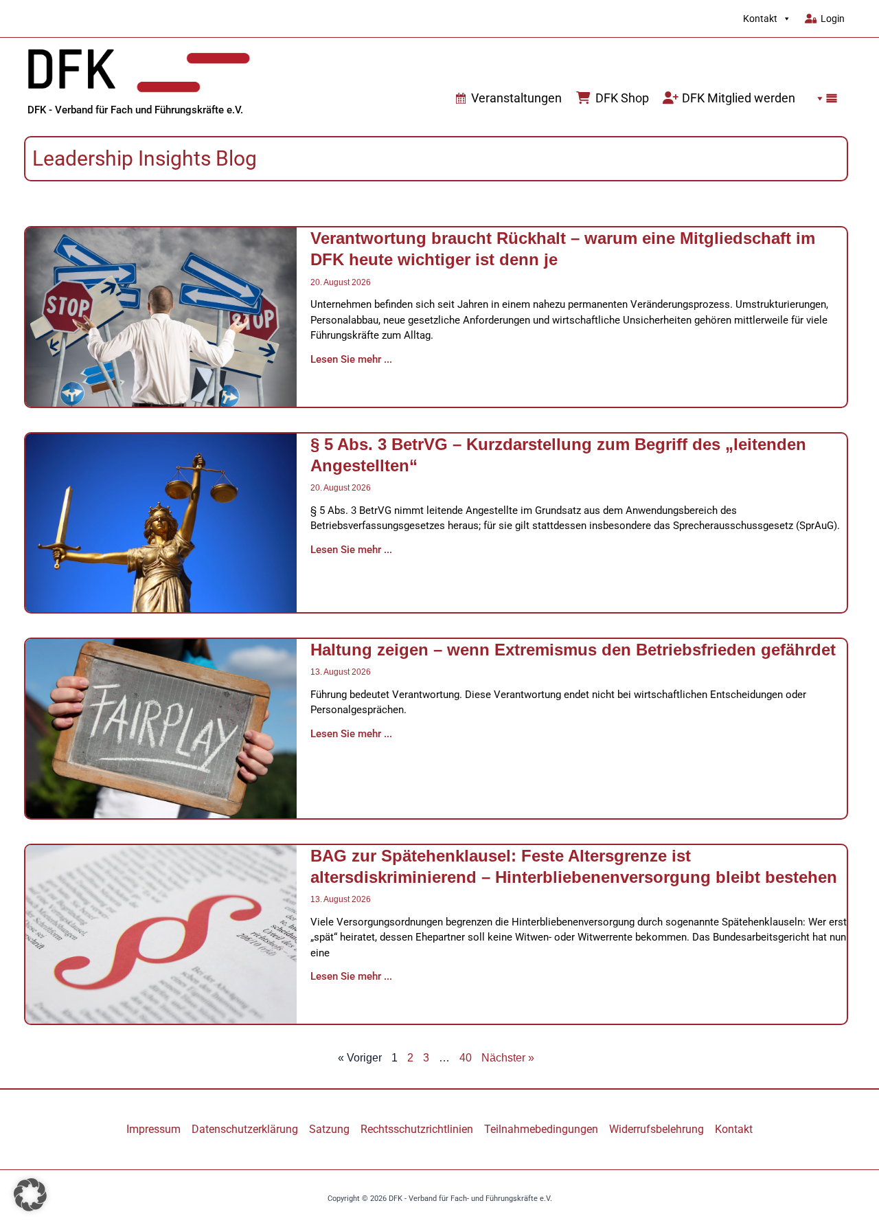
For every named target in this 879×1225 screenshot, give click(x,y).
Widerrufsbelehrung (656, 1129)
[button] (823, 98)
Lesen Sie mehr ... (351, 359)
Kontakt (760, 18)
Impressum (153, 1129)
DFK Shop (622, 98)
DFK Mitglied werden (738, 98)
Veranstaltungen (516, 98)
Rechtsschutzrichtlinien (417, 1129)
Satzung (329, 1129)
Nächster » (507, 1058)
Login (833, 18)
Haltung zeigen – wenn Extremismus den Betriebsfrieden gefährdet (573, 649)
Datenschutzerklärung (245, 1129)
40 (465, 1058)
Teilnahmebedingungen (541, 1129)
